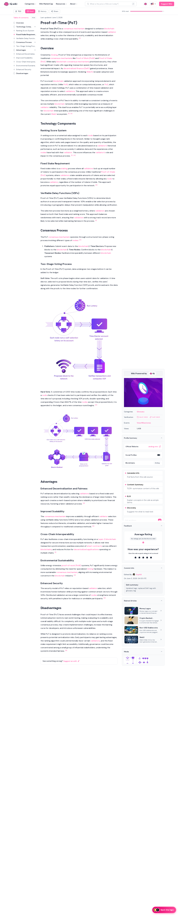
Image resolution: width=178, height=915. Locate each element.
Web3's (90, 72)
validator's (102, 145)
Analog (54, 55)
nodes (43, 152)
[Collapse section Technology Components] (35, 27)
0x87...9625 (156, 417)
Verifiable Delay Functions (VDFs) (26, 38)
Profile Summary (130, 438)
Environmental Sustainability (26, 65)
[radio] (135, 557)
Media (126, 652)
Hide (33, 18)
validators (70, 91)
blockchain (109, 28)
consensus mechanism (73, 28)
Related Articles (130, 601)
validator (112, 32)
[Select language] (153, 3)
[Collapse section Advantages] (35, 50)
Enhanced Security (23, 69)
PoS (106, 84)
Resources (60, 4)
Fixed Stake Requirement (26, 34)
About (72, 4)
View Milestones (144, 423)
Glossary (140, 412)
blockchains (46, 549)
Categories (29, 4)
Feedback (128, 526)
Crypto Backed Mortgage (145, 618)
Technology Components (24, 27)
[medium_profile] (159, 455)
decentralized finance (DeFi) (76, 68)
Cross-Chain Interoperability (26, 62)
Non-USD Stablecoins (148, 628)
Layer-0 (101, 539)
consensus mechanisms (61, 58)
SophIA (139, 574)
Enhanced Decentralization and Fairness (26, 54)
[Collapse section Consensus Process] (35, 42)
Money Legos (145, 608)
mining (90, 569)
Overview (20, 23)
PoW (66, 84)
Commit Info (129, 568)
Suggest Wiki (166, 4)
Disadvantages (22, 73)
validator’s (100, 152)
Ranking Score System (25, 31)
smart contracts (94, 546)
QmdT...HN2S (143, 417)
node (90, 135)
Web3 (54, 114)
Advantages (21, 50)
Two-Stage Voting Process (26, 46)
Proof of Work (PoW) (85, 58)
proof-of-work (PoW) (71, 565)
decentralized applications (86, 549)
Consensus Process (24, 42)
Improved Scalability (24, 58)
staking (64, 168)
